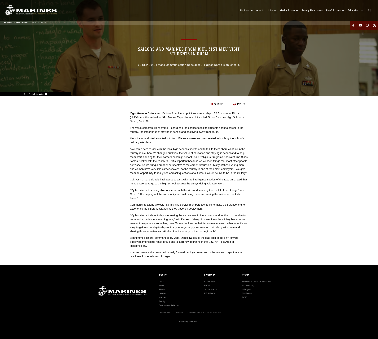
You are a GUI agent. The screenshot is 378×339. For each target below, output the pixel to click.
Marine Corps (122, 291)
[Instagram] (367, 25)
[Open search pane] (370, 10)
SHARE (218, 104)
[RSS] (374, 25)
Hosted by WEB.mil (188, 321)
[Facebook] (353, 25)
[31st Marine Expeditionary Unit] (31, 10)
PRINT (241, 104)
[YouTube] (360, 25)
